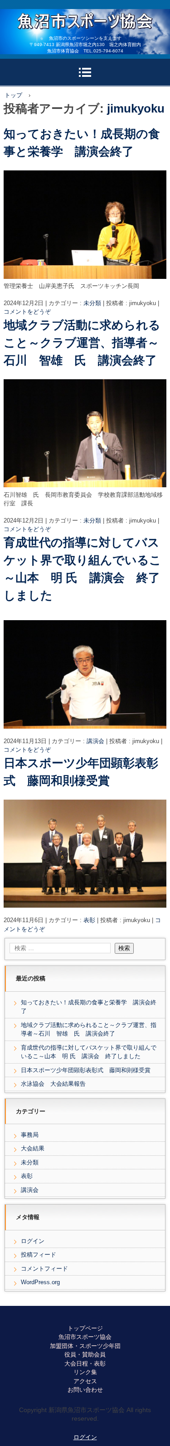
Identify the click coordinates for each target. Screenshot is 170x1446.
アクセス (85, 1381)
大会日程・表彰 (85, 1363)
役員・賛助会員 (85, 1354)
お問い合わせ (85, 1389)
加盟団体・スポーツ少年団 (85, 1345)
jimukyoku (136, 108)
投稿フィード (38, 1254)
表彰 (89, 920)
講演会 (95, 741)
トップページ (85, 1328)
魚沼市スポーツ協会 (85, 1336)
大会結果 (32, 1148)
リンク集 (85, 1372)
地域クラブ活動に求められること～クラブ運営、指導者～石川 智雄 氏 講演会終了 (82, 342)
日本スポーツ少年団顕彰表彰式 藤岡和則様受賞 (86, 1070)
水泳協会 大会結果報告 (56, 1083)
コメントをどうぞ (27, 311)
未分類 (92, 303)
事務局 (30, 1134)
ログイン (32, 1241)
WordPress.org (40, 1282)
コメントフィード (44, 1268)
